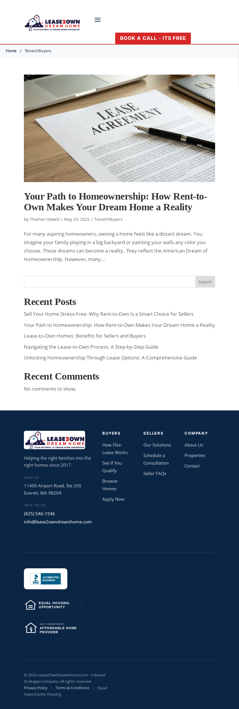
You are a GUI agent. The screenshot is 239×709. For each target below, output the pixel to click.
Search (205, 282)
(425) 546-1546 (39, 513)
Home (11, 50)
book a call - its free (153, 38)
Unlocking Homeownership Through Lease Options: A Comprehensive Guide (110, 357)
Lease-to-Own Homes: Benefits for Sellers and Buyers (85, 335)
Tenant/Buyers (108, 219)
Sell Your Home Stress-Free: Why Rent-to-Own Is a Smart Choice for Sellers (109, 314)
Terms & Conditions (72, 687)
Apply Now (113, 499)
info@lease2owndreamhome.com (58, 522)
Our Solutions (157, 445)
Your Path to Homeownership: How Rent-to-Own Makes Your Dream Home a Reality (115, 201)
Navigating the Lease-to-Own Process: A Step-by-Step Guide (91, 346)
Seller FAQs (154, 473)
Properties (194, 455)
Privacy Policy (36, 687)
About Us (193, 445)
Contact (192, 466)
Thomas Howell (44, 219)
